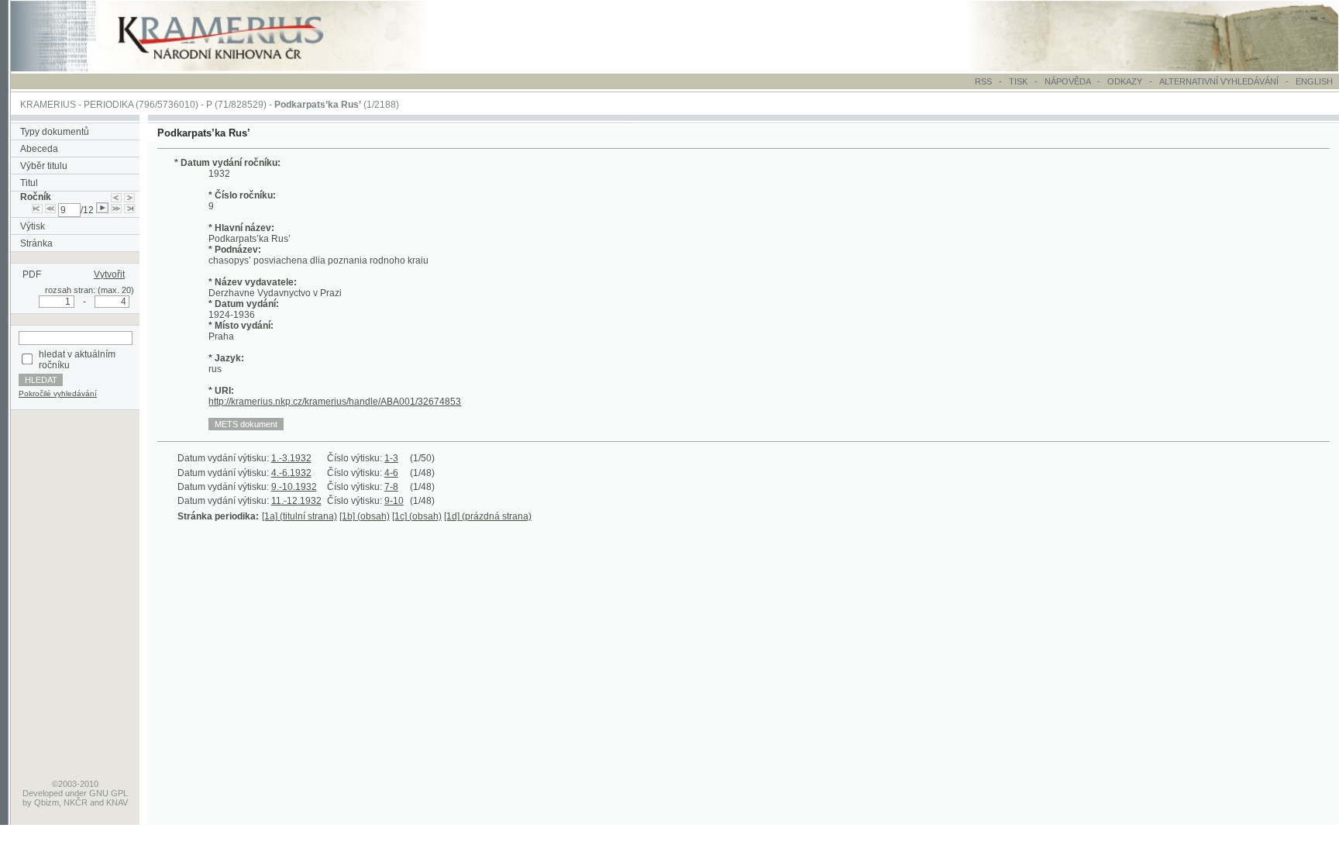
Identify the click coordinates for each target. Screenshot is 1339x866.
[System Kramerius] (238, 68)
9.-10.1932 (294, 486)
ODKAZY (1124, 81)
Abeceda (39, 148)
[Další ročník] (129, 196)
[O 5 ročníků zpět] (50, 210)
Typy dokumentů (54, 131)
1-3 (391, 458)
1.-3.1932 (291, 458)
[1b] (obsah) (364, 516)
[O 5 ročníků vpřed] (116, 210)
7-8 (391, 486)
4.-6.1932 (291, 473)
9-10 (394, 500)
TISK (1019, 81)
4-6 (391, 473)
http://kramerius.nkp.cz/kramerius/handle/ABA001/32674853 (334, 401)
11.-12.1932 (296, 500)
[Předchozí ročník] (116, 196)
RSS (983, 81)
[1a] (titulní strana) (299, 516)
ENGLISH (1314, 81)
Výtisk (32, 226)
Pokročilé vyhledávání (58, 393)
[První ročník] (37, 210)
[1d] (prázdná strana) (488, 516)
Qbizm (46, 802)
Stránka (36, 243)
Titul (29, 183)
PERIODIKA (108, 104)
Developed (42, 793)
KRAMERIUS (48, 104)
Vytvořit (109, 274)
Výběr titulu (43, 165)
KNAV (117, 802)
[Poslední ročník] (129, 210)
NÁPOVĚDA (1067, 81)
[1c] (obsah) (417, 516)
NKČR (76, 802)
